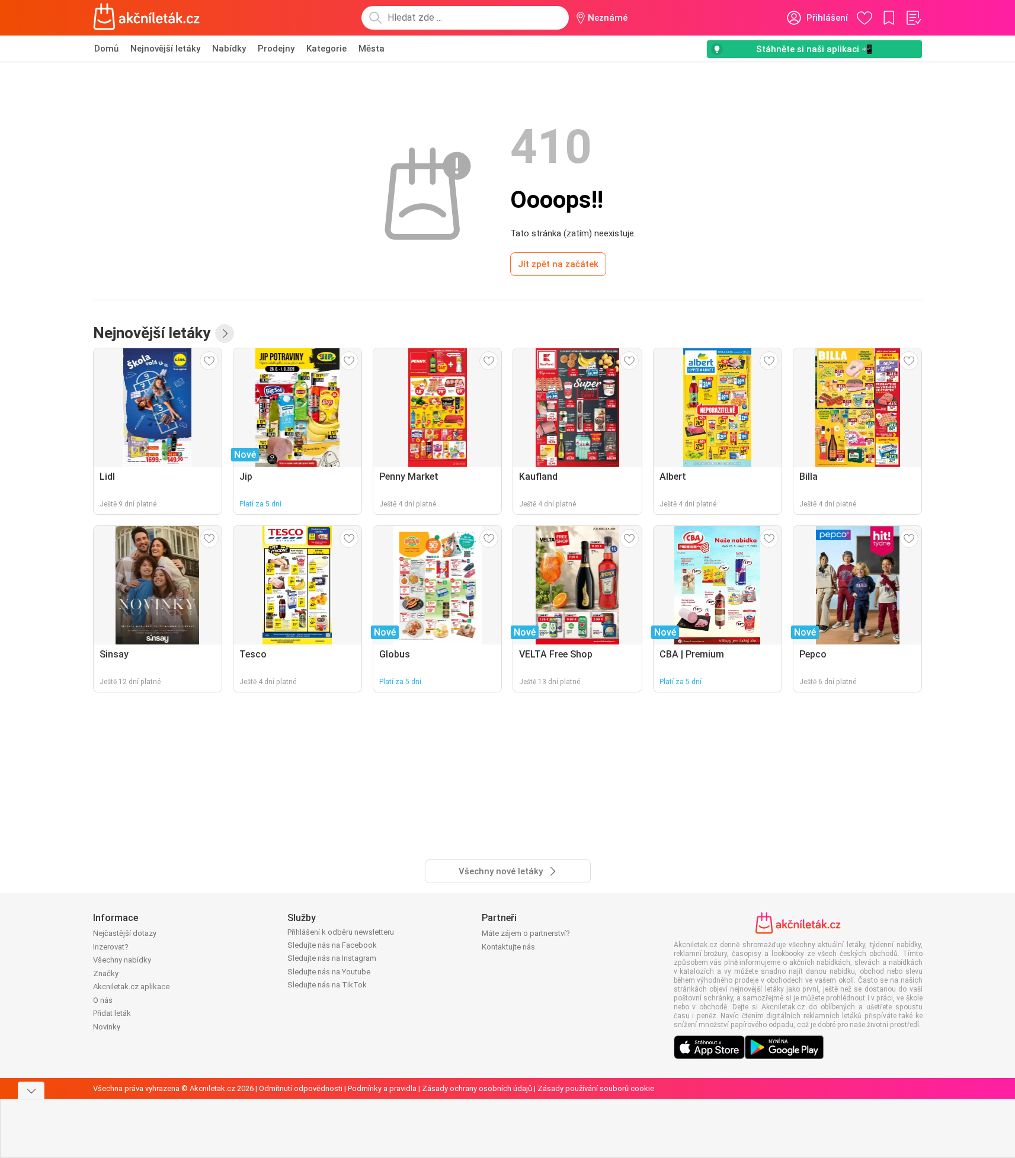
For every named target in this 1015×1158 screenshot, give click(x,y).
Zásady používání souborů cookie (595, 1088)
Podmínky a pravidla (382, 1088)
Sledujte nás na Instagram (331, 958)
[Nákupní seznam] (913, 17)
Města (371, 48)
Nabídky (229, 48)
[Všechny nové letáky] (224, 333)
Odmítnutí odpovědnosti (300, 1088)
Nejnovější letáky (165, 48)
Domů (106, 48)
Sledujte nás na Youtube (328, 971)
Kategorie (326, 48)
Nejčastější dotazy (124, 933)
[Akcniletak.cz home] (146, 18)
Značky (106, 973)
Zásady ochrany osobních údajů (477, 1088)
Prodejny (276, 48)
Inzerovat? (111, 946)
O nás (103, 1000)
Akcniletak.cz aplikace (131, 986)
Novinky (106, 1026)
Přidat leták (112, 1013)
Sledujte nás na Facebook (332, 945)
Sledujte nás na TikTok (327, 984)
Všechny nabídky (122, 959)
